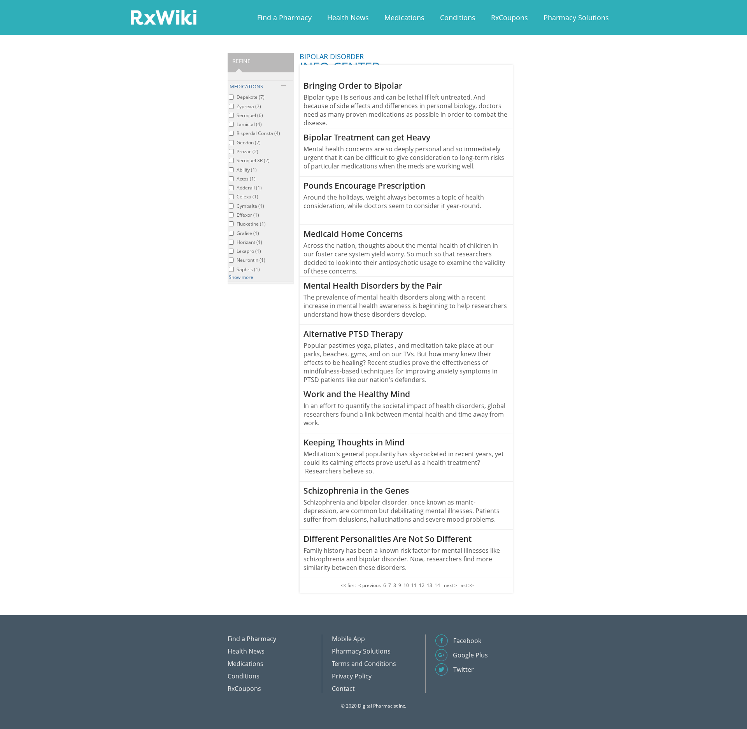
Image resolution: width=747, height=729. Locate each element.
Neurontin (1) (251, 260)
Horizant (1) (249, 242)
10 (406, 585)
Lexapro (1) (249, 251)
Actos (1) (246, 178)
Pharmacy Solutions (576, 17)
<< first (348, 585)
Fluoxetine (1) (251, 224)
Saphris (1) (248, 269)
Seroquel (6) (250, 115)
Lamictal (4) (249, 124)
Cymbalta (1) (250, 206)
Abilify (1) (247, 169)
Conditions (457, 17)
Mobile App (348, 638)
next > (450, 585)
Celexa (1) (247, 196)
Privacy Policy (352, 676)
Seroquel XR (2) (253, 160)
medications (246, 86)
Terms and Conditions (364, 663)
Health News (348, 17)
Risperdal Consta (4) (258, 133)
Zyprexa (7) (249, 106)
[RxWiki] (163, 17)
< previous (369, 585)
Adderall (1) (249, 187)
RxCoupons (509, 17)
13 (429, 585)
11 (414, 585)
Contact (343, 688)
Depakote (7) (251, 97)
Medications (404, 17)
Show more (241, 277)
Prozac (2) (247, 151)
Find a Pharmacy (284, 17)
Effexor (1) (248, 215)
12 (421, 585)
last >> (466, 585)
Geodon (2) (249, 142)
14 (437, 585)
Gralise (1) (248, 233)
